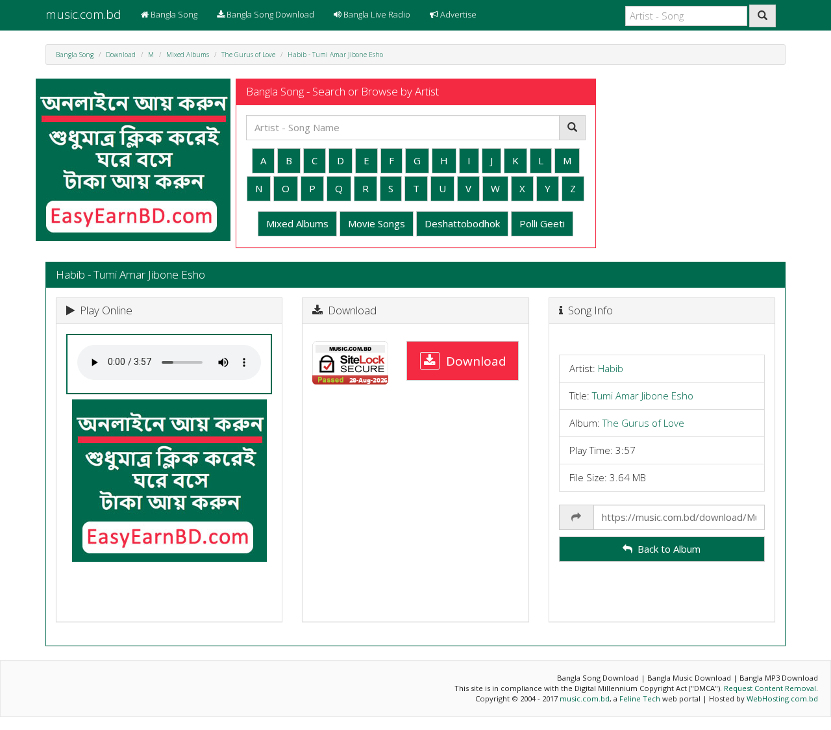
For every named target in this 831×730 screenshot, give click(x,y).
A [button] (263, 160)
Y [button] (548, 188)
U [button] (442, 188)
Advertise (457, 14)
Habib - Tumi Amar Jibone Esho (335, 54)
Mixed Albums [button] (297, 223)
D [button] (340, 160)
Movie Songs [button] (376, 223)
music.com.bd (83, 14)
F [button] (391, 160)
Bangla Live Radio (375, 14)
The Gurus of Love (248, 54)
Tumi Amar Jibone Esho (642, 395)
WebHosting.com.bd (782, 698)
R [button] (365, 188)
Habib (610, 368)
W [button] (495, 188)
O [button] (286, 188)
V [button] (468, 188)
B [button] (289, 160)
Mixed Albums (187, 54)
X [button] (522, 188)
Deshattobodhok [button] (462, 223)
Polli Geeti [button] (542, 223)
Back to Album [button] (666, 548)
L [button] (540, 160)
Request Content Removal (770, 688)
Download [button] (473, 360)
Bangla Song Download (269, 14)
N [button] (258, 188)
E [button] (366, 160)
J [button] (491, 160)
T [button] (416, 188)
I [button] (469, 160)
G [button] (417, 160)
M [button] (567, 160)
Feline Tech (639, 698)
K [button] (515, 160)
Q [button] (339, 188)
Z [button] (573, 188)
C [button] (314, 160)
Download (121, 54)
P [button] (312, 188)
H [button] (444, 160)
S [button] (390, 188)
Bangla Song (173, 14)
